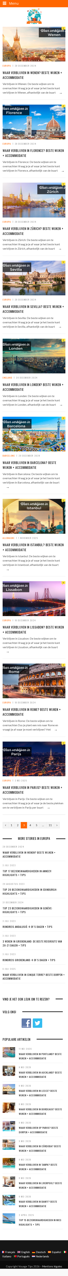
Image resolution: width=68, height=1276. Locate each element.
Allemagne (8, 537)
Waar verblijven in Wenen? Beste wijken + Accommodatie (29, 854)
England (7, 377)
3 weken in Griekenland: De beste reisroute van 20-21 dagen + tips (32, 943)
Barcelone (9, 455)
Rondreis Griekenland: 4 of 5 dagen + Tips (29, 960)
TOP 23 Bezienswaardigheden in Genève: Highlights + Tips (27, 910)
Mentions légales (52, 1266)
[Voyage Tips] (34, 16)
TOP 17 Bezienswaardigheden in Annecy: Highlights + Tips (27, 873)
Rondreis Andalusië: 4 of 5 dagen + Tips (27, 927)
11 (50, 825)
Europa (7, 65)
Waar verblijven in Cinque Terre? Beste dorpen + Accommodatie (34, 976)
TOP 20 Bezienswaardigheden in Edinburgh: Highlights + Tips (30, 891)
